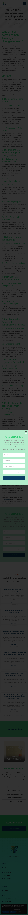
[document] (14, 457)
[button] (26, 432)
